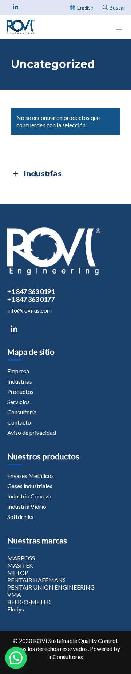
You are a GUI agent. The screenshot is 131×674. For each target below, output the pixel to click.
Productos (20, 391)
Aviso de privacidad (31, 432)
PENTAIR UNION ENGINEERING (51, 587)
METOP (17, 572)
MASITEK (20, 565)
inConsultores (65, 656)
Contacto (19, 422)
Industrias (19, 381)
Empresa (18, 371)
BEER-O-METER (29, 601)
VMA (14, 594)
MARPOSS (21, 557)
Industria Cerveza (29, 496)
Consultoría (21, 411)
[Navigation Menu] (120, 27)
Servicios (18, 401)
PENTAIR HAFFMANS (36, 579)
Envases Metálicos (30, 475)
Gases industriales (29, 485)
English (85, 7)
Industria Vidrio (26, 506)
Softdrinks (20, 516)
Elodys (15, 609)
